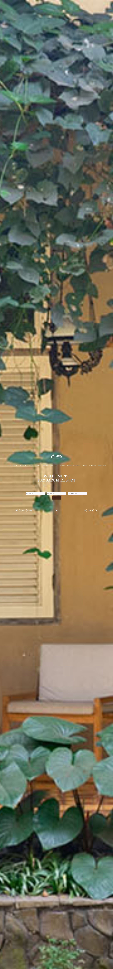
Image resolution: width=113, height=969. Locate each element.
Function (38, 465)
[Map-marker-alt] (27, 510)
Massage (45, 465)
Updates (84, 465)
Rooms (15, 465)
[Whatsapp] (23, 510)
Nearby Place (102, 465)
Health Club (53, 465)
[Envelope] (16, 510)
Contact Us (92, 465)
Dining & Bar (23, 465)
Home (9, 465)
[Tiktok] (89, 510)
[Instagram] (96, 510)
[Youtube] (85, 510)
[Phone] (20, 510)
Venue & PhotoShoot (73, 465)
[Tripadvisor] (31, 510)
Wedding (62, 465)
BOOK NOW (57, 498)
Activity (31, 465)
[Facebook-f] (92, 510)
